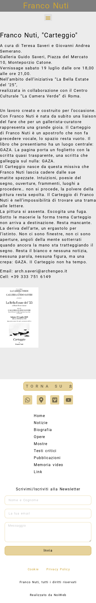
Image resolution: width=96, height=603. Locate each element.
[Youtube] (68, 399)
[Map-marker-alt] (41, 399)
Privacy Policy (58, 569)
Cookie (33, 569)
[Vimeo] (54, 399)
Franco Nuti (46, 6)
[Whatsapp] (27, 399)
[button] (48, 18)
